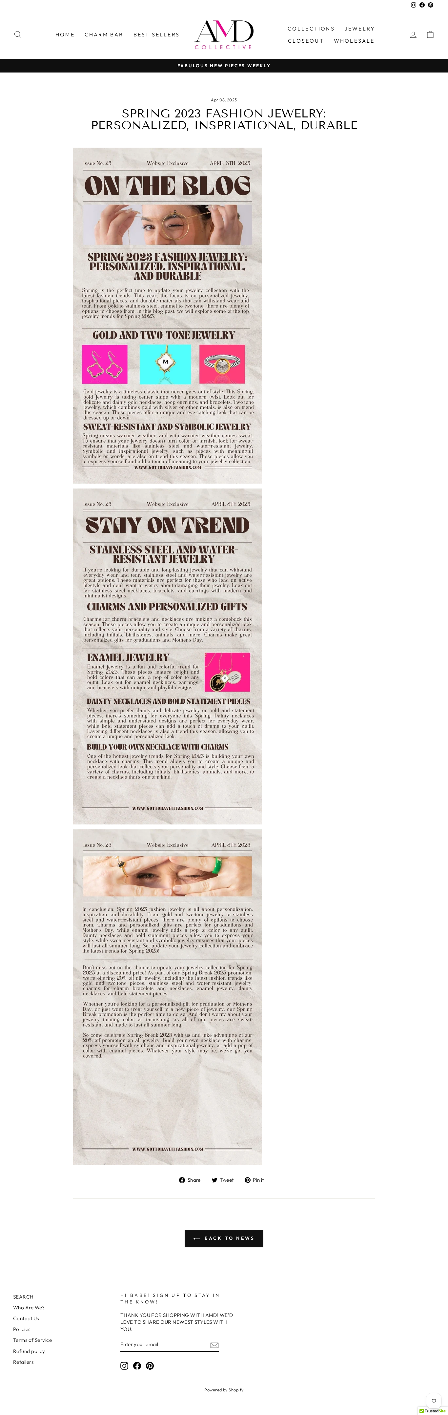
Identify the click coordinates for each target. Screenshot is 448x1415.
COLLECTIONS (311, 28)
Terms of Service (32, 1340)
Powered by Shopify (223, 1389)
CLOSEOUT (306, 40)
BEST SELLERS (156, 34)
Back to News (228, 1238)
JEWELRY (360, 28)
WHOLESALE (354, 40)
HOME (65, 34)
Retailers (23, 1362)
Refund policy (29, 1351)
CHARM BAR (104, 34)
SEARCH (23, 1297)
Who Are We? (29, 1307)
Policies (22, 1329)
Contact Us (26, 1318)
